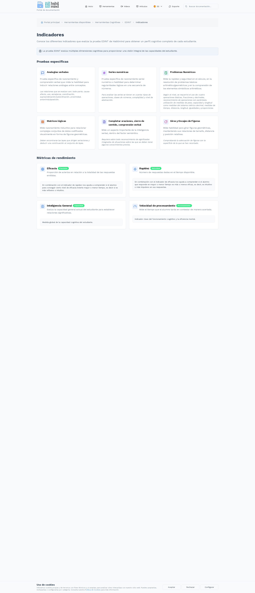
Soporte (175, 6)
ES (158, 6)
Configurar (209, 587)
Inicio (90, 6)
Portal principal (52, 22)
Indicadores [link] (142, 22)
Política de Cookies (93, 590)
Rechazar (190, 587)
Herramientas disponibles (77, 22)
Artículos (143, 6)
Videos (127, 6)
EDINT (128, 22)
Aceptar (171, 587)
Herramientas (108, 6)
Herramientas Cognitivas (107, 22)
